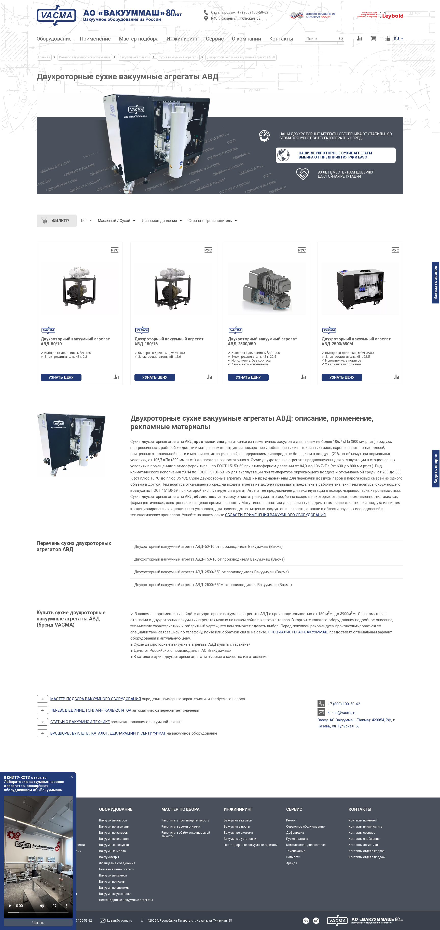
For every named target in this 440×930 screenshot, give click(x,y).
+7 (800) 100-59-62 (252, 12)
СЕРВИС (294, 809)
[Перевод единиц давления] (387, 39)
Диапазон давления (159, 220)
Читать (38, 922)
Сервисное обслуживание (305, 826)
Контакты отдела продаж (367, 857)
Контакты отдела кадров (366, 851)
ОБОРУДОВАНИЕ (115, 809)
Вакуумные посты (112, 881)
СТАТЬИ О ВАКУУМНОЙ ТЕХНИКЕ (80, 722)
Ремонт (291, 820)
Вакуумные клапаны (114, 839)
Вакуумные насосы (113, 820)
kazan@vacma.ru (342, 712)
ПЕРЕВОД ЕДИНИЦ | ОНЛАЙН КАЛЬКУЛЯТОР (90, 710)
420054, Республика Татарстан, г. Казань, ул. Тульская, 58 (189, 920)
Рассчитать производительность (185, 820)
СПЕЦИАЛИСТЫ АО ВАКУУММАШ (298, 632)
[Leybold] (380, 15)
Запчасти (293, 857)
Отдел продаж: (223, 12)
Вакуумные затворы (113, 832)
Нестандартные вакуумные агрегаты (126, 900)
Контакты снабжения (364, 839)
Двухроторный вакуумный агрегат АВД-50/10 (75, 341)
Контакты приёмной (363, 820)
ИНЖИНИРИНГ (238, 809)
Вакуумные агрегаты (114, 826)
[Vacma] (109, 15)
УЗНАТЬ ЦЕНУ (61, 377)
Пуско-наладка (297, 839)
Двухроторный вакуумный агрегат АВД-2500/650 (262, 341)
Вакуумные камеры (113, 875)
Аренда (291, 863)
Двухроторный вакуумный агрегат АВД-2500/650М (356, 341)
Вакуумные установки (115, 894)
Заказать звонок (435, 283)
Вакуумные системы (114, 887)
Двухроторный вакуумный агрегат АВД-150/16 (169, 341)
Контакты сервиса (362, 832)
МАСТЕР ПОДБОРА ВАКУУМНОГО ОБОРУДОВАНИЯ (95, 699)
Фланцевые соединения (117, 863)
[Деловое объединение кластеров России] (313, 15)
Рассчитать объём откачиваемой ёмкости (185, 834)
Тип (83, 220)
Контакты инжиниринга (365, 826)
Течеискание (295, 851)
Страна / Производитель (210, 220)
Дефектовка (295, 832)
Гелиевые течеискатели (116, 869)
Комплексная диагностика (306, 845)
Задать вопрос (435, 469)
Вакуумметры (109, 857)
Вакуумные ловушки (114, 845)
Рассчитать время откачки (180, 826)
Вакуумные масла (112, 851)
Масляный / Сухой (114, 220)
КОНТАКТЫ (360, 809)
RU (396, 39)
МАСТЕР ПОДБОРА (180, 809)
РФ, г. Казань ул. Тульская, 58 (235, 18)
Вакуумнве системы (239, 832)
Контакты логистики (363, 845)
